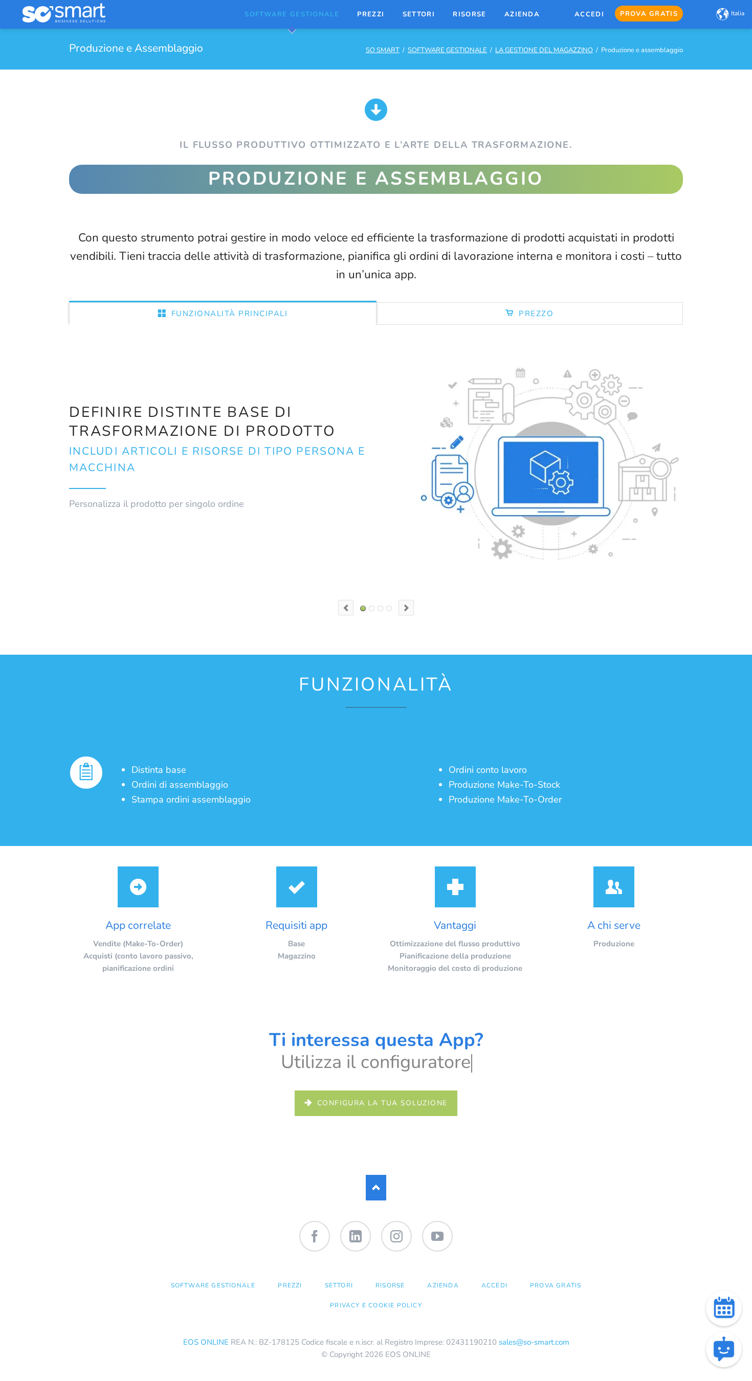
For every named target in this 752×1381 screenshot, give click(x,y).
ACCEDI (494, 1285)
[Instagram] (396, 1236)
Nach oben (376, 1187)
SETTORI (339, 1285)
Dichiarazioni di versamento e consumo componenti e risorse (380, 608)
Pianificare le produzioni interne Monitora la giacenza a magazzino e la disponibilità (389, 608)
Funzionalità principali (227, 313)
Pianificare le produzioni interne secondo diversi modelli (371, 608)
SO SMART (383, 50)
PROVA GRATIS (555, 1285)
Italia (737, 13)
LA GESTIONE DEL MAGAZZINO (544, 50)
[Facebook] (314, 1236)
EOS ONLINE (206, 1342)
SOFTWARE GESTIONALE (447, 50)
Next (406, 607)
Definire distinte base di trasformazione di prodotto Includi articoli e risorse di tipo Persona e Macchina (363, 608)
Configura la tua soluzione (381, 1103)
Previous (345, 607)
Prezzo (535, 313)
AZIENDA (442, 1285)
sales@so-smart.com (534, 1342)
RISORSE (390, 1285)
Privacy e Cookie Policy (376, 1305)
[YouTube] (437, 1236)
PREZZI (290, 1285)
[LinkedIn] (355, 1236)
